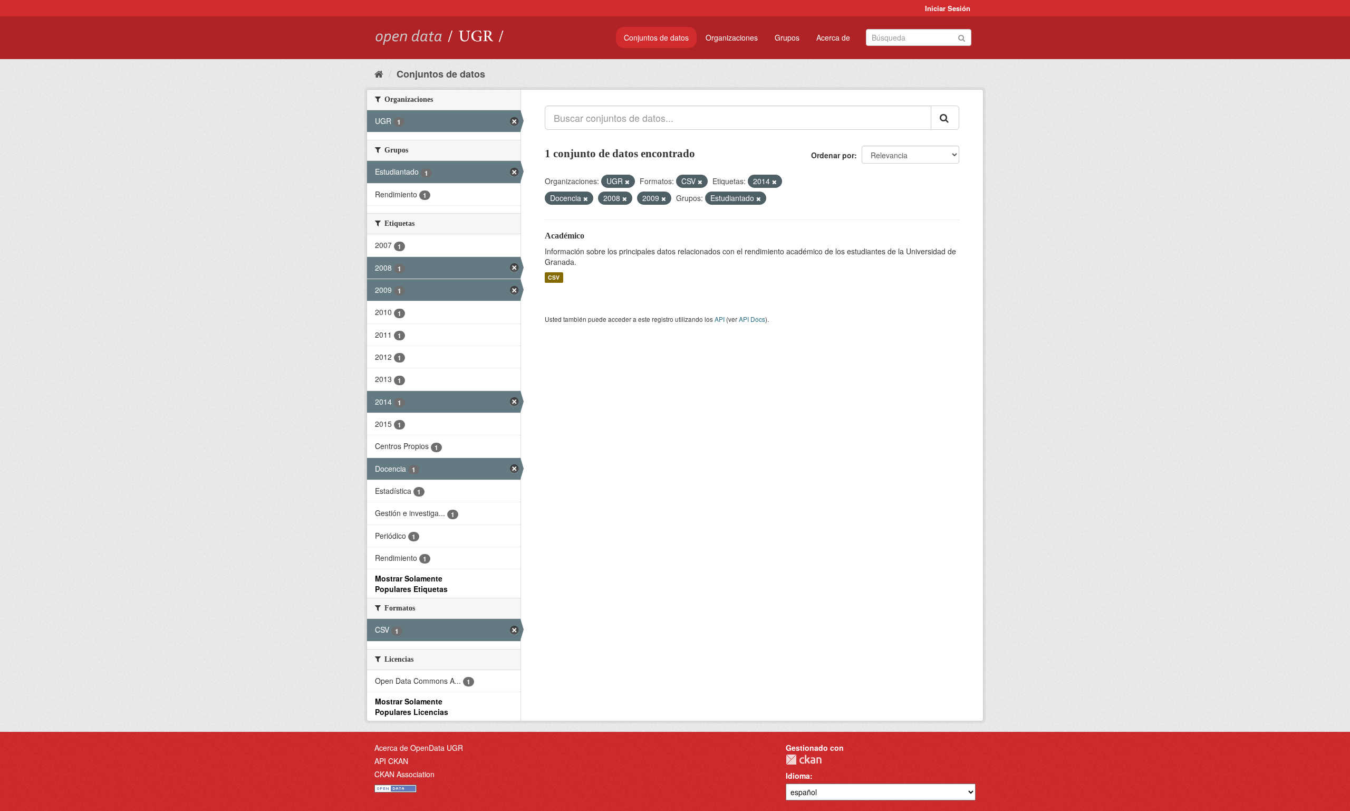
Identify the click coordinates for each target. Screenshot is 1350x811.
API (720, 318)
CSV (554, 277)
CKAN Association (404, 774)
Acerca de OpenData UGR (418, 747)
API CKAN (391, 761)
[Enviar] (961, 36)
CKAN (804, 759)
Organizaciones (732, 37)
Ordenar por (832, 155)
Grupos (787, 37)
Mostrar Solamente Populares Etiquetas (411, 583)
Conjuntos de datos (656, 37)
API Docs (752, 318)
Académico (564, 235)
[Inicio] (378, 73)
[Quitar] (627, 181)
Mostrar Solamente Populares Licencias (411, 706)
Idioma (798, 775)
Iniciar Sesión (947, 8)
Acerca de (833, 37)
